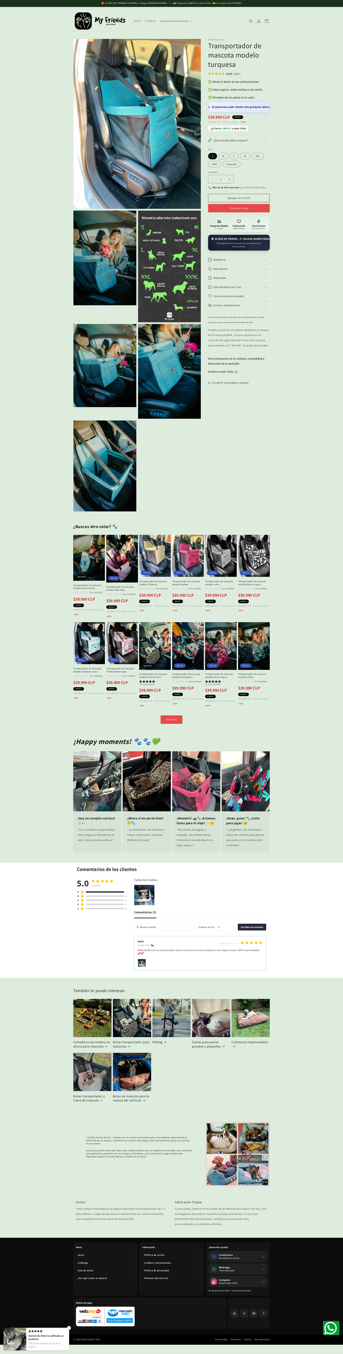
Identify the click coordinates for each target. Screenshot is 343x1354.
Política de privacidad (156, 1270)
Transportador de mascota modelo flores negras (219, 676)
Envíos (248, 1339)
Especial (232, 164)
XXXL (215, 164)
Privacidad (221, 1339)
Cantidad (212, 172)
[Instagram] (254, 1313)
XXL (258, 156)
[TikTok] (263, 1313)
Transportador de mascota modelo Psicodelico (186, 676)
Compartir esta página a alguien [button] (230, 382)
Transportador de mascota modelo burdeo (186, 583)
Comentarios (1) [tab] (145, 912)
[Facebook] (244, 1313)
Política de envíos (154, 1254)
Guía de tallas (85, 1270)
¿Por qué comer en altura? (92, 1278)
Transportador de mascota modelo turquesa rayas (87, 670)
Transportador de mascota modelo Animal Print (153, 676)
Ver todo (171, 719)
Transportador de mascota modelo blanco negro (252, 583)
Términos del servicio (156, 1278)
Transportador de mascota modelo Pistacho (153, 583)
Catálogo (83, 1262)
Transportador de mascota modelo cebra (219, 583)
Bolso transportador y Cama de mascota (89, 1098)
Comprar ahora (239, 208)
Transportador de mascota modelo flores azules (87, 587)
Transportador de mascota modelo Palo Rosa (120, 588)
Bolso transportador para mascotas (131, 1044)
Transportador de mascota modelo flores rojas (120, 670)
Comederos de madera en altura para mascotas (91, 1044)
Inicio (81, 1254)
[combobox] (209, 927)
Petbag (157, 1042)
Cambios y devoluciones (157, 1262)
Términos (235, 1339)
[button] (175, 21)
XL (245, 156)
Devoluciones (262, 1339)
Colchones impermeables (250, 1042)
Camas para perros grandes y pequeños (206, 1044)
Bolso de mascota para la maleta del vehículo (131, 1098)
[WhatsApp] (234, 1313)
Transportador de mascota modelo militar (252, 676)
